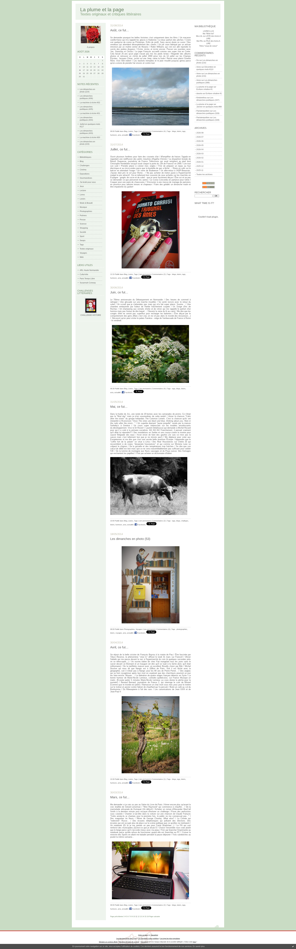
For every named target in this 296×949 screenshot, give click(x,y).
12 (139, 916)
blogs (174, 131)
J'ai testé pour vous (88, 182)
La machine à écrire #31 (90, 113)
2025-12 (200, 166)
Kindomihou (201, 98)
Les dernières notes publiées (148, 938)
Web (82, 257)
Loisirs (82, 199)
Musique (83, 207)
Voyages (83, 253)
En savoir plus (199, 946)
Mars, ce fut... (120, 797)
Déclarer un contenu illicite (108, 942)
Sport (82, 236)
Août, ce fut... (119, 30)
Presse (83, 220)
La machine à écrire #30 (90, 137)
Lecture (83, 190)
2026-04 (200, 149)
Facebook (136, 135)
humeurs (113, 135)
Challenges (84, 165)
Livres (82, 195)
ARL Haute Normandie (89, 270)
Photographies (86, 211)
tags (183, 131)
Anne (198, 67)
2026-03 (200, 154)
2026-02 (200, 158)
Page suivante (154, 916)
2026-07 (200, 137)
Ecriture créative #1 (204, 89)
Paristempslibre (203, 111)
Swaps (82, 240)
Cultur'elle (84, 274)
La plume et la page (102, 9)
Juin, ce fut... (119, 292)
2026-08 (200, 133)
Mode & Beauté (86, 203)
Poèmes (83, 215)
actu (119, 135)
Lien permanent (145, 131)
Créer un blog (143, 935)
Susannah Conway (88, 283)
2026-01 (200, 162)
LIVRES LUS (208, 31)
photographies (182, 629)
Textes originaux (86, 249)
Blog (82, 161)
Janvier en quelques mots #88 (209, 107)
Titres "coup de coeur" (208, 46)
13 (141, 916)
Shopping (84, 228)
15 (145, 916)
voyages (118, 633)
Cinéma (83, 170)
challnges (184, 521)
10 (134, 916)
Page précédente (116, 916)
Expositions (84, 174)
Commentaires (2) (159, 274)
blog (194, 942)
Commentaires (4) (159, 131)
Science (83, 224)
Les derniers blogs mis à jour (126, 938)
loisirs (179, 131)
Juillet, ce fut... (120, 149)
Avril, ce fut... (119, 647)
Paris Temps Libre (87, 279)
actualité (125, 135)
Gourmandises (86, 178)
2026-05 (200, 145)
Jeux (82, 186)
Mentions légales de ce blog (129, 942)
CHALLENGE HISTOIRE (90, 315)
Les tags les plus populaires (170, 938)
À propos (91, 47)
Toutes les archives (204, 174)
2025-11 (199, 170)
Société (83, 232)
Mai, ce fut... (118, 406)
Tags (82, 245)
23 (80, 73)
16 (80, 70)
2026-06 (200, 141)
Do (197, 60)
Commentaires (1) (159, 779)
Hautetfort (154, 935)
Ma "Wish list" (208, 34)
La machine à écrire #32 (90, 103)
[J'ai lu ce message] (293, 946)
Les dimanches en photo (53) (130, 539)
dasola (199, 93)
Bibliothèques (85, 157)
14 (98, 67)
